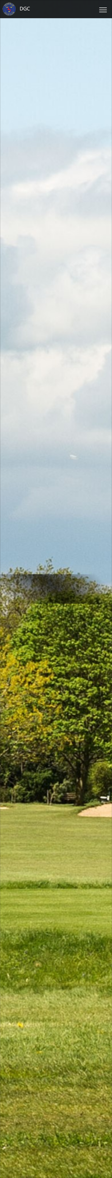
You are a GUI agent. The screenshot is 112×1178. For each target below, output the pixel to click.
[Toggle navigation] (102, 9)
